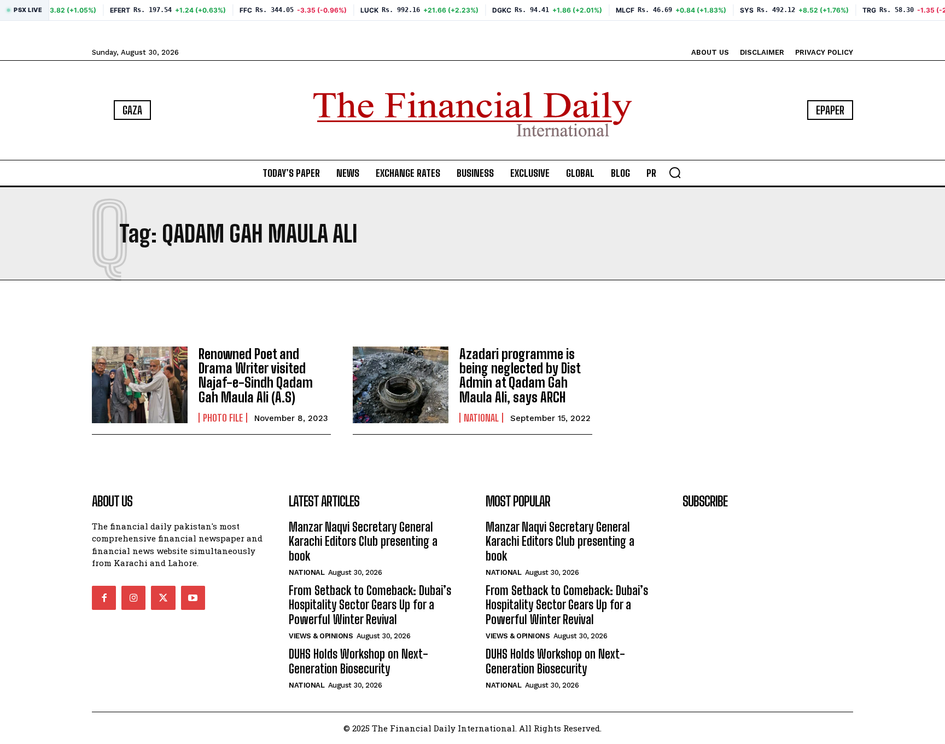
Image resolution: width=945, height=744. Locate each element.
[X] (163, 598)
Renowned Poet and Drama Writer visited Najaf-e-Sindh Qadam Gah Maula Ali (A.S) (256, 375)
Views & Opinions (321, 636)
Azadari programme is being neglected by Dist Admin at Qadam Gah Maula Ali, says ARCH (520, 375)
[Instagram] (133, 598)
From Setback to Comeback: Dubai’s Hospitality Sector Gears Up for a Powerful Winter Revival (370, 605)
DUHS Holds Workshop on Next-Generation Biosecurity (358, 661)
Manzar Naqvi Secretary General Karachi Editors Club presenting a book (363, 541)
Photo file (223, 418)
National (481, 418)
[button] (675, 172)
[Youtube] (193, 598)
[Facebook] (104, 598)
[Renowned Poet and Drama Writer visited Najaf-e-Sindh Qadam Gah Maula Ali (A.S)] (140, 385)
